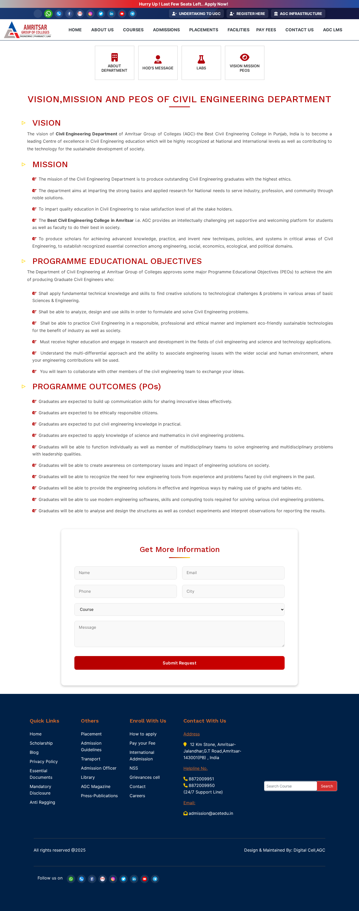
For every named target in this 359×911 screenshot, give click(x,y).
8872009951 (201, 778)
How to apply (143, 733)
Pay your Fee (142, 743)
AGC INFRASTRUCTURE (301, 13)
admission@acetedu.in (211, 813)
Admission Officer (98, 768)
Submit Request (179, 663)
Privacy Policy (44, 761)
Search (327, 786)
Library (88, 777)
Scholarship (41, 743)
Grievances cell (145, 777)
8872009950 (202, 785)
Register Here (251, 13)
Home (36, 733)
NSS (134, 768)
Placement (91, 733)
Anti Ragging (42, 802)
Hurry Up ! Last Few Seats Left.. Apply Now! (183, 4)
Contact (138, 786)
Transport (90, 758)
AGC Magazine (95, 786)
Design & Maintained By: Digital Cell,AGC (284, 850)
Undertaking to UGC (200, 13)
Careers (137, 795)
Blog (34, 752)
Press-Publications (99, 795)
